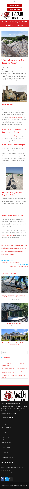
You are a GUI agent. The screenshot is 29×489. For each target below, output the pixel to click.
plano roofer (10, 248)
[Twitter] (7, 479)
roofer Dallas (11, 76)
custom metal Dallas (19, 244)
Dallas (13, 408)
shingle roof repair (9, 254)
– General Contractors (7, 450)
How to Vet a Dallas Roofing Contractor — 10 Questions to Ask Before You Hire (14, 295)
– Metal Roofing (5, 430)
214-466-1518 (8, 470)
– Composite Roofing (7, 427)
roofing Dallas (5, 80)
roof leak (3, 76)
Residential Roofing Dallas (8, 457)
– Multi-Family (5, 437)
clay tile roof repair (9, 244)
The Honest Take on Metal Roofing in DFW (10, 361)
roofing (18, 76)
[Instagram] (11, 479)
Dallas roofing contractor (18, 73)
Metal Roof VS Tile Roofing (14, 323)
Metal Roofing (16, 75)
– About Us (4, 424)
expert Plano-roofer (16, 245)
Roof (23, 75)
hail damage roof (9, 247)
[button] (14, 1)
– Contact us (5, 452)
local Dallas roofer (8, 235)
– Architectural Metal (7, 442)
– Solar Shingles (6, 445)
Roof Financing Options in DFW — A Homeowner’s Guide (14, 368)
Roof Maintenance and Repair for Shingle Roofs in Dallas (14, 343)
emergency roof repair (11, 136)
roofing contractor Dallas (18, 78)
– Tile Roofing (5, 432)
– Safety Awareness (6, 447)
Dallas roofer (6, 73)
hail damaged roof (6, 75)
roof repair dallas (18, 248)
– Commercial (5, 439)
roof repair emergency (16, 117)
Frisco (3, 411)
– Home (4, 422)
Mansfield (15, 411)
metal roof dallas (17, 247)
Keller (21, 411)
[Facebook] (2, 479)
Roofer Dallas (14, 251)
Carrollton (23, 408)
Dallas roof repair (5, 245)
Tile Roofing (14, 80)
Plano (17, 408)
